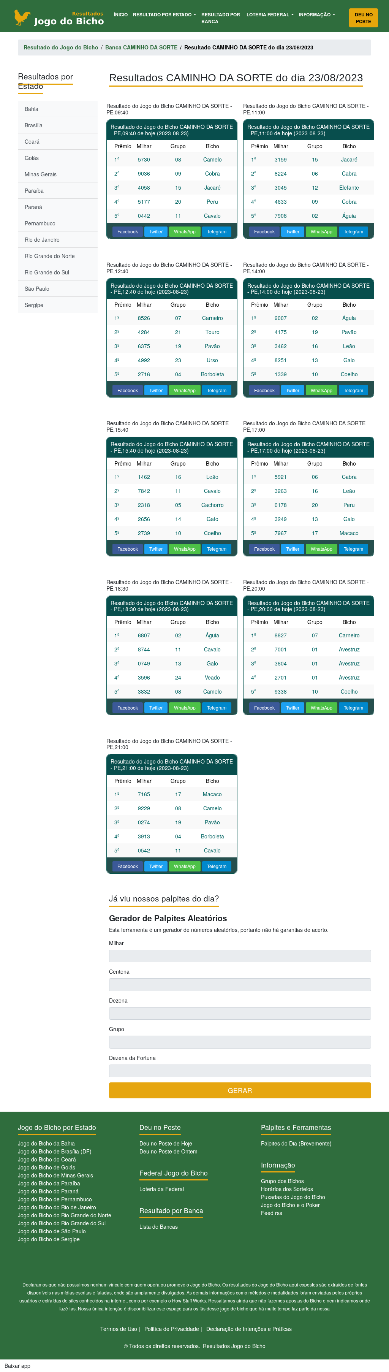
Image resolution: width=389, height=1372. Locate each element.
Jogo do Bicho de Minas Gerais (55, 1175)
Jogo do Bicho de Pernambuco (55, 1199)
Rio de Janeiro (42, 239)
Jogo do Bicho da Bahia (46, 1143)
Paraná (33, 207)
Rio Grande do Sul (47, 272)
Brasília (34, 125)
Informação (315, 14)
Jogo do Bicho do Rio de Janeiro (57, 1207)
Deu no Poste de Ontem (168, 1151)
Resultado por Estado (163, 14)
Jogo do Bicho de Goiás (46, 1167)
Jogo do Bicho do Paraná (48, 1191)
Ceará (32, 141)
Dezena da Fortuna (132, 1057)
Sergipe (34, 305)
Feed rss (271, 1213)
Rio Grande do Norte (50, 256)
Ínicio (122, 14)
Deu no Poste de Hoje (165, 1143)
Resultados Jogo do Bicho (234, 1346)
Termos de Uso (118, 1328)
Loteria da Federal (161, 1189)
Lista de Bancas (158, 1226)
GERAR (240, 1090)
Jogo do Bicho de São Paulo (52, 1231)
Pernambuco (40, 223)
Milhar (116, 943)
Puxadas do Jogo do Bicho (293, 1197)
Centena (119, 971)
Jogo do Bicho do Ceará (47, 1159)
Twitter (156, 231)
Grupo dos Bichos (282, 1181)
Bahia (31, 108)
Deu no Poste (364, 18)
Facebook (127, 231)
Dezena (118, 1000)
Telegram (216, 231)
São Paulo (37, 288)
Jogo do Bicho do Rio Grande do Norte (64, 1215)
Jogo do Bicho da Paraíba (49, 1183)
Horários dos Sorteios (287, 1189)
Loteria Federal (268, 14)
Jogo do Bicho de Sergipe (49, 1239)
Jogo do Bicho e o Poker (290, 1205)
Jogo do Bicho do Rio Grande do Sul (62, 1223)
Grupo (116, 1029)
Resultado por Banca (220, 18)
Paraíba (34, 190)
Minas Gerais (41, 174)
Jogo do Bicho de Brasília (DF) (55, 1151)
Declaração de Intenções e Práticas (249, 1328)
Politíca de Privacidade (171, 1328)
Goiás (32, 158)
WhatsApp (185, 231)
